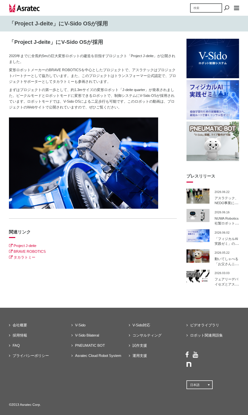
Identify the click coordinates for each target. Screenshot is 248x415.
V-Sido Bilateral (87, 335)
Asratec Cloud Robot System (98, 356)
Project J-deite (25, 246)
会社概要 (20, 325)
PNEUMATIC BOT (90, 345)
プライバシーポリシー (31, 356)
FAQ (16, 345)
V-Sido (80, 325)
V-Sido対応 (141, 325)
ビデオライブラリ (204, 325)
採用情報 (20, 335)
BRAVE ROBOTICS (30, 251)
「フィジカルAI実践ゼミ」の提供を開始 (226, 244)
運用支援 (139, 356)
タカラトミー (24, 257)
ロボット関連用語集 (206, 335)
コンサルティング (147, 335)
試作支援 (139, 345)
